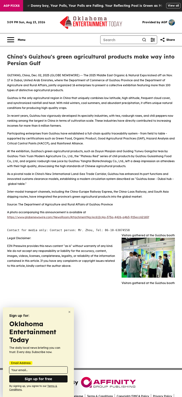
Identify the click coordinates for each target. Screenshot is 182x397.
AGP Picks (12, 5)
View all (173, 5)
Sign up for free (38, 379)
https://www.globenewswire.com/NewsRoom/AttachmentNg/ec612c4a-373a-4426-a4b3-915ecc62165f (78, 217)
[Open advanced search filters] (152, 40)
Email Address (21, 363)
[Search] (144, 40)
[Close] (69, 312)
